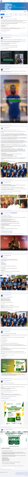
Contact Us (21, 474)
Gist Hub (4, 127)
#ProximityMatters (3, 234)
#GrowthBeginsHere (7, 400)
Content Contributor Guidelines (20, 472)
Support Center (26, 474)
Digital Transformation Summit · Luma (6, 373)
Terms (27, 473)
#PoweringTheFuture (8, 465)
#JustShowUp (11, 274)
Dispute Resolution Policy (19, 473)
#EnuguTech (24, 73)
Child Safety (26, 472)
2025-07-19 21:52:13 (5, 182)
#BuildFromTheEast (16, 73)
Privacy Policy (18, 474)
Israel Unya (4, 16)
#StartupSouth (5, 31)
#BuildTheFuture (22, 233)
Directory (26, 475)
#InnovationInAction (12, 233)
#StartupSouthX (7, 73)
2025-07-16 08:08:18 (5, 295)
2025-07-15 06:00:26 (5, 331)
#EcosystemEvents (7, 233)
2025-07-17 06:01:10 (5, 213)
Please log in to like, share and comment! (6, 66)
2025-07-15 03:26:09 (5, 381)
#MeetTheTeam (12, 73)
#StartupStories (7, 274)
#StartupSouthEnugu (13, 400)
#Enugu (24, 274)
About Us (24, 473)
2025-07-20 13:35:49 (5, 128)
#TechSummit (21, 73)
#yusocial (2, 31)
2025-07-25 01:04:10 (5, 69)
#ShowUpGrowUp (8, 234)
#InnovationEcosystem (20, 274)
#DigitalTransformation (15, 465)
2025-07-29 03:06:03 (5, 17)
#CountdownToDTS (3, 310)
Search (25, 11)
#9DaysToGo (8, 310)
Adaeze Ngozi (5, 429)
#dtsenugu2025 (24, 39)
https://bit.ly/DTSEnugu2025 (17, 157)
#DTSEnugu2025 (3, 73)
